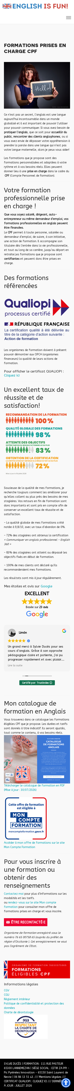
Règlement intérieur (17, 999)
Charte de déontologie (19, 1012)
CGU (6, 995)
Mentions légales (50, 1077)
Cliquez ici (12, 375)
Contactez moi (13, 893)
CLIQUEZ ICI (40, 1081)
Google (46, 586)
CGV (6, 990)
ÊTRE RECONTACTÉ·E (28, 922)
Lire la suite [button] (15, 665)
